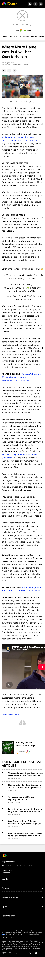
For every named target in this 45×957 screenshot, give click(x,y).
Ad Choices (27, 933)
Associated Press (14, 778)
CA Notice (23, 934)
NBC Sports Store (8, 933)
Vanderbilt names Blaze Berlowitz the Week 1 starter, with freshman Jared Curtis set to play (25, 774)
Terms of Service (33, 934)
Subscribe (6, 870)
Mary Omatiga (13, 790)
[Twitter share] (9, 71)
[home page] (10, 4)
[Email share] (15, 71)
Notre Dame (24, 36)
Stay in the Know (8, 862)
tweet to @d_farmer (11, 714)
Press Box (18, 933)
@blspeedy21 (34, 269)
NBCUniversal (15, 938)
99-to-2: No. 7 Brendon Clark (15, 380)
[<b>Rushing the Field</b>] (8, 747)
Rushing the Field (37, 36)
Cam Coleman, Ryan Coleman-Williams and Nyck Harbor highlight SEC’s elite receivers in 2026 (24, 822)
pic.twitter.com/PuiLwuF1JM (22, 291)
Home (5, 36)
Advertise (5, 931)
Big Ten (12, 36)
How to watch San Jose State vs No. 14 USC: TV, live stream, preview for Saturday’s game (25, 786)
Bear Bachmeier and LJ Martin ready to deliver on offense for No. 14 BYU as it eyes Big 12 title (25, 834)
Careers (12, 931)
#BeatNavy (35, 288)
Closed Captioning (22, 931)
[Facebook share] (4, 71)
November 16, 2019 (23, 299)
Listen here (21, 752)
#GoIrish (22, 288)
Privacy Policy (37, 933)
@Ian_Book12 (34, 275)
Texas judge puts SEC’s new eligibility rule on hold (21, 798)
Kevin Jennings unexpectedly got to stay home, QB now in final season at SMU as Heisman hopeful (25, 810)
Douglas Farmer (9, 63)
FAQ (31, 931)
